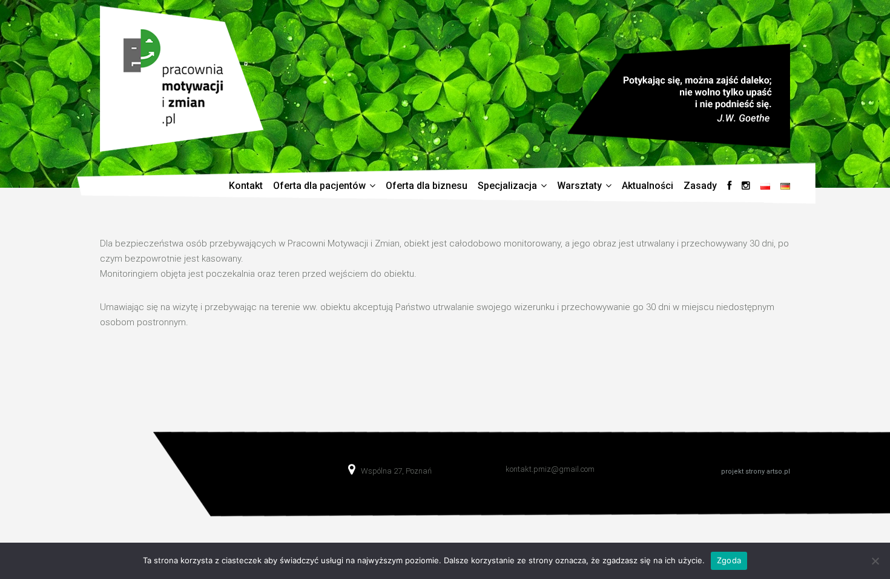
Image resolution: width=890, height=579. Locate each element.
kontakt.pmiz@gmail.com (550, 469)
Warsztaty (579, 185)
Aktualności (647, 185)
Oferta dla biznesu (426, 185)
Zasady (700, 185)
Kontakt (246, 185)
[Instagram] (746, 185)
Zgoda (729, 560)
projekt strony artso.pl (755, 471)
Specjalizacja (507, 185)
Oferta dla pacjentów (319, 185)
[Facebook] (729, 185)
